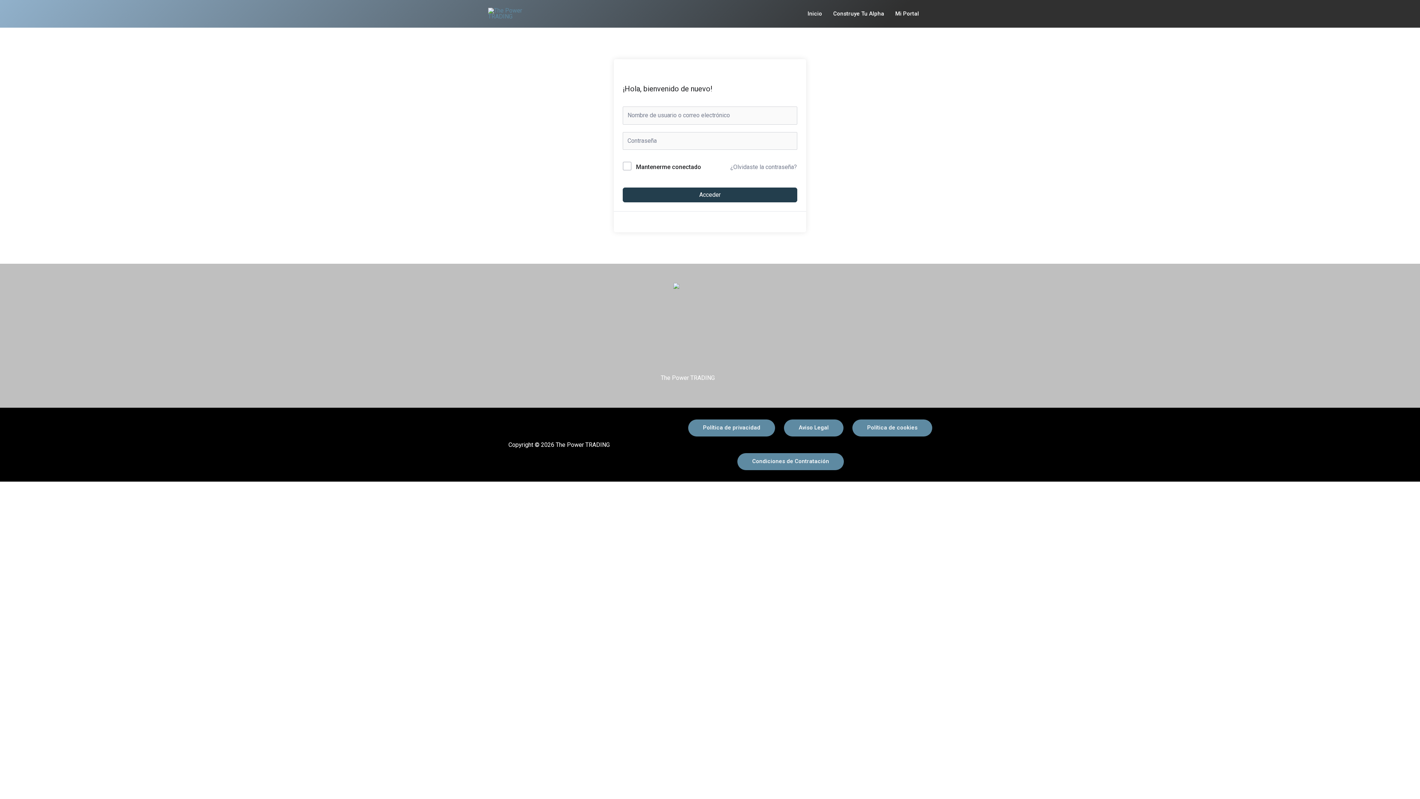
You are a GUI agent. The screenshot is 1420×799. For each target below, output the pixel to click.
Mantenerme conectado (668, 167)
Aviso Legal (814, 427)
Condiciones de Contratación (790, 461)
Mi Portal (907, 13)
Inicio (815, 13)
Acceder (710, 194)
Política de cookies (892, 427)
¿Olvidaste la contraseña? (763, 167)
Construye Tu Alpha (858, 13)
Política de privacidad (731, 427)
